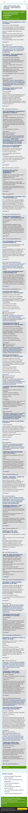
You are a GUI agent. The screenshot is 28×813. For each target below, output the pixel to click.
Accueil (3, 798)
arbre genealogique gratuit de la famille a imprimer (12, 787)
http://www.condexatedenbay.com (12, 214)
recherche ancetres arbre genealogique (12, 502)
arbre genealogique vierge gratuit (9, 49)
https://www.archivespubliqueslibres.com (15, 579)
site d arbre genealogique (14, 416)
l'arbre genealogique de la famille (12, 143)
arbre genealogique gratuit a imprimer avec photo (14, 790)
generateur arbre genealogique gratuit (14, 737)
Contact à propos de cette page (10, 800)
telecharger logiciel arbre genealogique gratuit (12, 738)
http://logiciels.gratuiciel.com (11, 108)
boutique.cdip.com (10, 134)
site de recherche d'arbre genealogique (13, 415)
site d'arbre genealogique (10, 414)
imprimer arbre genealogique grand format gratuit (13, 780)
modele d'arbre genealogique (17, 446)
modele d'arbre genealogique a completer (12, 319)
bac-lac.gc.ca (8, 603)
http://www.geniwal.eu (10, 496)
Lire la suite (5, 41)
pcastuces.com (8, 44)
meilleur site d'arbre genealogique (17, 413)
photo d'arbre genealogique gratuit (17, 263)
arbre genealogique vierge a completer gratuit (15, 47)
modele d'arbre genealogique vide (9, 320)
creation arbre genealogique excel (13, 701)
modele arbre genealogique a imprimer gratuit (11, 784)
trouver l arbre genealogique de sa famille (13, 140)
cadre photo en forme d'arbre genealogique (10, 265)
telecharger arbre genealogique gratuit (11, 740)
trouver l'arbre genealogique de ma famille (11, 139)
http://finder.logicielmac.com (12, 474)
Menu (25, 1)
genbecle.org (8, 442)
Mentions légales (10, 798)
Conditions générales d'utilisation (11, 799)
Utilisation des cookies (19, 799)
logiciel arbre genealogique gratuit (13, 793)
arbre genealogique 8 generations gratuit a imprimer (13, 777)
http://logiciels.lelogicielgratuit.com (13, 635)
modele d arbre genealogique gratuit (17, 318)
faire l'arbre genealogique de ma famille (13, 136)
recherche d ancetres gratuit (8, 501)
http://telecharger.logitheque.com (13, 698)
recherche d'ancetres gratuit (16, 500)
